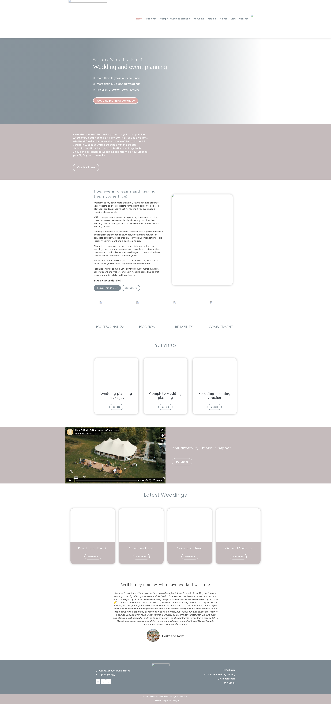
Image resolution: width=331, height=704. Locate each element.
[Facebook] (98, 681)
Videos (223, 18)
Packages (151, 18)
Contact (243, 18)
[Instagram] (103, 681)
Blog (233, 18)
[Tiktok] (108, 681)
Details (116, 406)
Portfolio (212, 18)
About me (199, 18)
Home (139, 18)
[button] (95, 617)
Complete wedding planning (175, 18)
